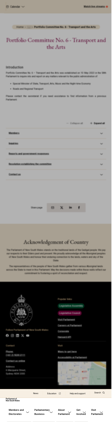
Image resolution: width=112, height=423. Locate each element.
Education (51, 393)
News (35, 393)
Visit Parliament (97, 412)
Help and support (77, 393)
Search (97, 392)
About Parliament (64, 412)
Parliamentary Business (42, 412)
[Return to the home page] (13, 399)
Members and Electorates (16, 412)
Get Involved (81, 412)
